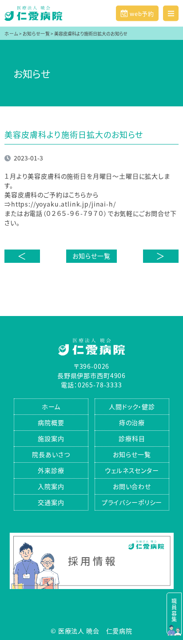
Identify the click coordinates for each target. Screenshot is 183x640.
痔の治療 (132, 422)
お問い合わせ (132, 486)
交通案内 (51, 502)
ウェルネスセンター (132, 470)
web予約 (141, 13)
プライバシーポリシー (132, 502)
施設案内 (51, 438)
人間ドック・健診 (132, 406)
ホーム (51, 406)
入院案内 (51, 486)
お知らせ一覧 (91, 255)
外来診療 (51, 470)
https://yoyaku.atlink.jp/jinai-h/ (63, 203)
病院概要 (51, 422)
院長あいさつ (51, 454)
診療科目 (132, 438)
